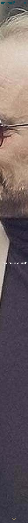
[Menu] (25, 2)
